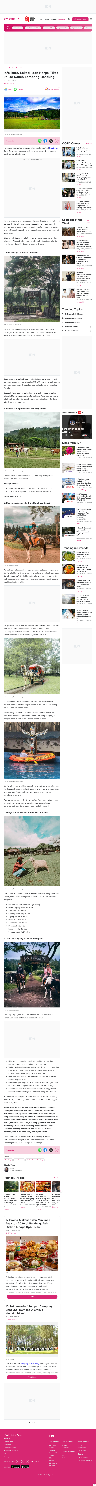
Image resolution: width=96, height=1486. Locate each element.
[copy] (57, 141)
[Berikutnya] (60, 1191)
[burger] (90, 19)
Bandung (53, 148)
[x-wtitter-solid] (51, 141)
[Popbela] (19, 19)
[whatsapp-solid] (40, 141)
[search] (69, 19)
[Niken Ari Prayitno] (6, 1169)
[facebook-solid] (45, 141)
